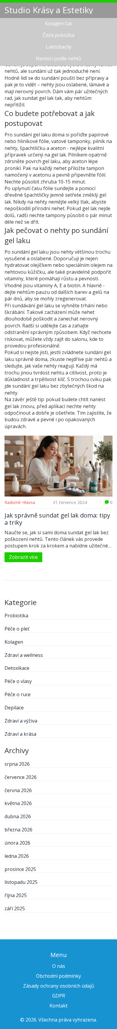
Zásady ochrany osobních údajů (58, 986)
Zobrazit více (23, 557)
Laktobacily (58, 46)
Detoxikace (16, 668)
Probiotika (16, 615)
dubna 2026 (17, 816)
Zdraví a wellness (23, 655)
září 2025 (14, 908)
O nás (58, 966)
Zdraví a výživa (20, 720)
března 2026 (18, 829)
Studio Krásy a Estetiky (48, 10)
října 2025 (15, 895)
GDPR (58, 995)
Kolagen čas (58, 23)
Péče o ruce (17, 694)
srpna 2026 (17, 764)
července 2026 (20, 777)
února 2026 (17, 843)
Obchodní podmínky (58, 976)
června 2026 (18, 790)
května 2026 (18, 803)
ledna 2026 (16, 856)
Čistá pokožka (58, 35)
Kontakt (59, 1005)
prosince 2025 (20, 869)
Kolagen (13, 642)
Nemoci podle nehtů (58, 58)
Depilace (14, 707)
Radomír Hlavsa (19, 502)
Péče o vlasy (18, 681)
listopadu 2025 (21, 882)
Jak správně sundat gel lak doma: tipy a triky (57, 519)
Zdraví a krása (20, 734)
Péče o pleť (16, 628)
